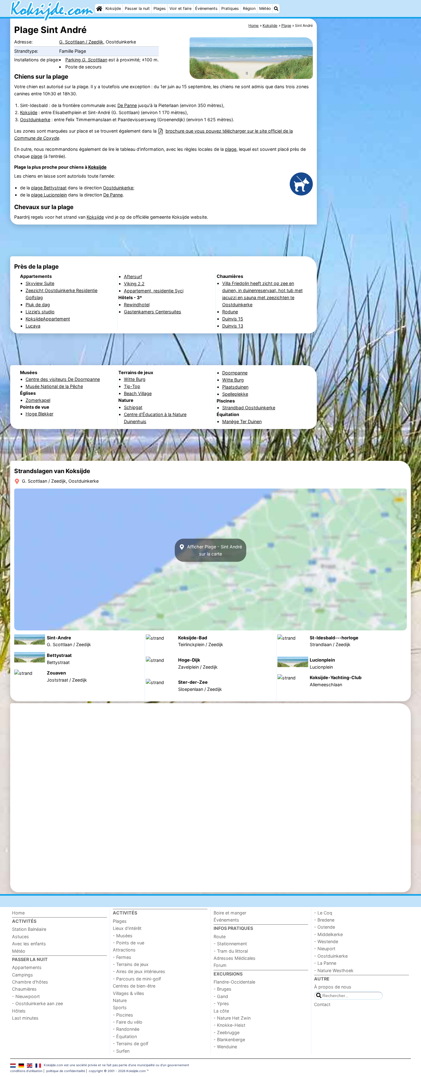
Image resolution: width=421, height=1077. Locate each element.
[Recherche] (276, 8)
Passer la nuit (137, 8)
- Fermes (122, 957)
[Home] (99, 8)
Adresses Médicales (234, 958)
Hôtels (19, 1010)
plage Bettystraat (49, 187)
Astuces (20, 936)
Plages (159, 8)
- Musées (123, 935)
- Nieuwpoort (26, 996)
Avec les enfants (29, 943)
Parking (86, 59)
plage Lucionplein (49, 194)
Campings (22, 974)
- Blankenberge (229, 1039)
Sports (120, 1007)
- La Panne (325, 963)
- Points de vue (128, 942)
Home (18, 912)
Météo (265, 8)
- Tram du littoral (231, 951)
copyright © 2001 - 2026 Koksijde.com (117, 1071)
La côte (221, 1010)
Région (249, 8)
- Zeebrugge (226, 1032)
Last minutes (25, 1018)
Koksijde (113, 8)
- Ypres (221, 1003)
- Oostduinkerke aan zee (37, 1003)
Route (220, 936)
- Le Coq (323, 912)
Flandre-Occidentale (234, 981)
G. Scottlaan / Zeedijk (81, 41)
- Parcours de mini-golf (137, 978)
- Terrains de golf (130, 1043)
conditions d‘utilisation (26, 1071)
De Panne (127, 105)
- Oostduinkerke (331, 956)
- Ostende (324, 927)
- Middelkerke (328, 934)
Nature (120, 1000)
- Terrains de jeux (131, 964)
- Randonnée (126, 1029)
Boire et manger (230, 912)
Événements (206, 8)
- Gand (221, 996)
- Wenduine (225, 1046)
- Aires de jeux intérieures (139, 971)
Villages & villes (128, 993)
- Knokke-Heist (229, 1025)
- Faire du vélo (127, 1022)
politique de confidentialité (65, 1071)
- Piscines (123, 1014)
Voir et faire (180, 8)
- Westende (326, 941)
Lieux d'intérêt (127, 928)
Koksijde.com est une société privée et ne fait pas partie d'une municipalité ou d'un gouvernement (116, 1065)
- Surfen (121, 1051)
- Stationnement (230, 943)
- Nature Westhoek (334, 970)
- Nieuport (324, 948)
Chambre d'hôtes (30, 981)
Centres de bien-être (134, 985)
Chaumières (24, 989)
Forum (220, 965)
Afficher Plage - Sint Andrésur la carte (214, 550)
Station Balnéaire (29, 929)
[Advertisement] (364, 160)
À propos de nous (332, 986)
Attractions (124, 949)
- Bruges (222, 989)
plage (230, 149)
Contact (322, 1004)
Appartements (27, 967)
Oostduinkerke (35, 119)
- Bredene (324, 919)
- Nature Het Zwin (232, 1018)
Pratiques (230, 8)
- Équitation (125, 1036)
